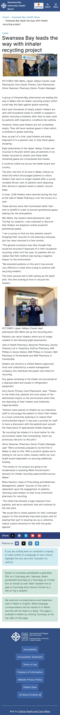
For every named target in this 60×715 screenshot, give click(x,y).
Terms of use (30, 664)
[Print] (39, 535)
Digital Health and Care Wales (34, 711)
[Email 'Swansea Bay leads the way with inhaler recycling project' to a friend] (32, 535)
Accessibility (30, 649)
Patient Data (30, 687)
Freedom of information (30, 672)
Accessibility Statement (30, 657)
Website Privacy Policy (30, 679)
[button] (12, 535)
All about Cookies (28, 694)
